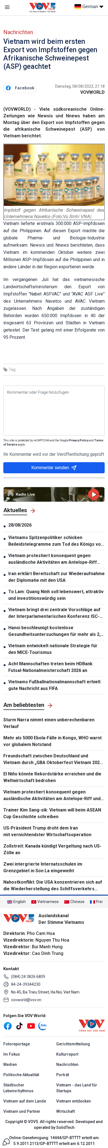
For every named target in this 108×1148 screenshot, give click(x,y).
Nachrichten (18, 32)
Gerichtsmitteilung (73, 1044)
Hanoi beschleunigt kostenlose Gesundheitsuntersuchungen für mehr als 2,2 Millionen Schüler (55, 631)
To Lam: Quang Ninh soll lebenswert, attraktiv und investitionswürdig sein (56, 595)
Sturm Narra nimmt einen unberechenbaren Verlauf (48, 723)
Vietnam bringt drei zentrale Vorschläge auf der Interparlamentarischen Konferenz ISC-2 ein (55, 613)
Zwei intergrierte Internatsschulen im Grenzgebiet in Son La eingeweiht (42, 867)
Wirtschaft (65, 1111)
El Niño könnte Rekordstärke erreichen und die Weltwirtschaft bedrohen (52, 777)
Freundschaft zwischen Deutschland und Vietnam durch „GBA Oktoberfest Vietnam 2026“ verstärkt (53, 759)
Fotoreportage (16, 1044)
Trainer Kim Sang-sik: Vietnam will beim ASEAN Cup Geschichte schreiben (52, 813)
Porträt (62, 1075)
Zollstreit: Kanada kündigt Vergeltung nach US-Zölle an (52, 849)
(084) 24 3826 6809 (28, 976)
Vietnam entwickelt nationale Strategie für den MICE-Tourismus (52, 649)
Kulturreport (67, 1054)
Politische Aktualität (21, 1075)
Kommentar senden (50, 467)
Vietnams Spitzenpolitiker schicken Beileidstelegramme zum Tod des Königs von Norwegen (55, 541)
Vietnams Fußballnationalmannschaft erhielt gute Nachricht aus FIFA (54, 685)
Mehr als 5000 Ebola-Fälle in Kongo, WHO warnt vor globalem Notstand (52, 741)
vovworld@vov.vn (26, 1000)
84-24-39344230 (25, 984)
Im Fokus (11, 1054)
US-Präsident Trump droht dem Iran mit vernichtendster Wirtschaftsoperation (47, 831)
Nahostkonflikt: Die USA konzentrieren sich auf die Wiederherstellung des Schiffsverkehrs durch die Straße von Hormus (52, 885)
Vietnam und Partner (21, 1111)
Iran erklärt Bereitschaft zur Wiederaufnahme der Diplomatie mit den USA (56, 577)
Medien (10, 1064)
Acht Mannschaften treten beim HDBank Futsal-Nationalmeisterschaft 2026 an (50, 667)
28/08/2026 (20, 525)
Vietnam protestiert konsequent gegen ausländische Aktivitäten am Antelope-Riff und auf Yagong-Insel (52, 559)
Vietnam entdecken (73, 1101)
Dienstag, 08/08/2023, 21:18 (80, 86)
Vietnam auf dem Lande (24, 1101)
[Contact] (6, 1141)
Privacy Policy (78, 440)
